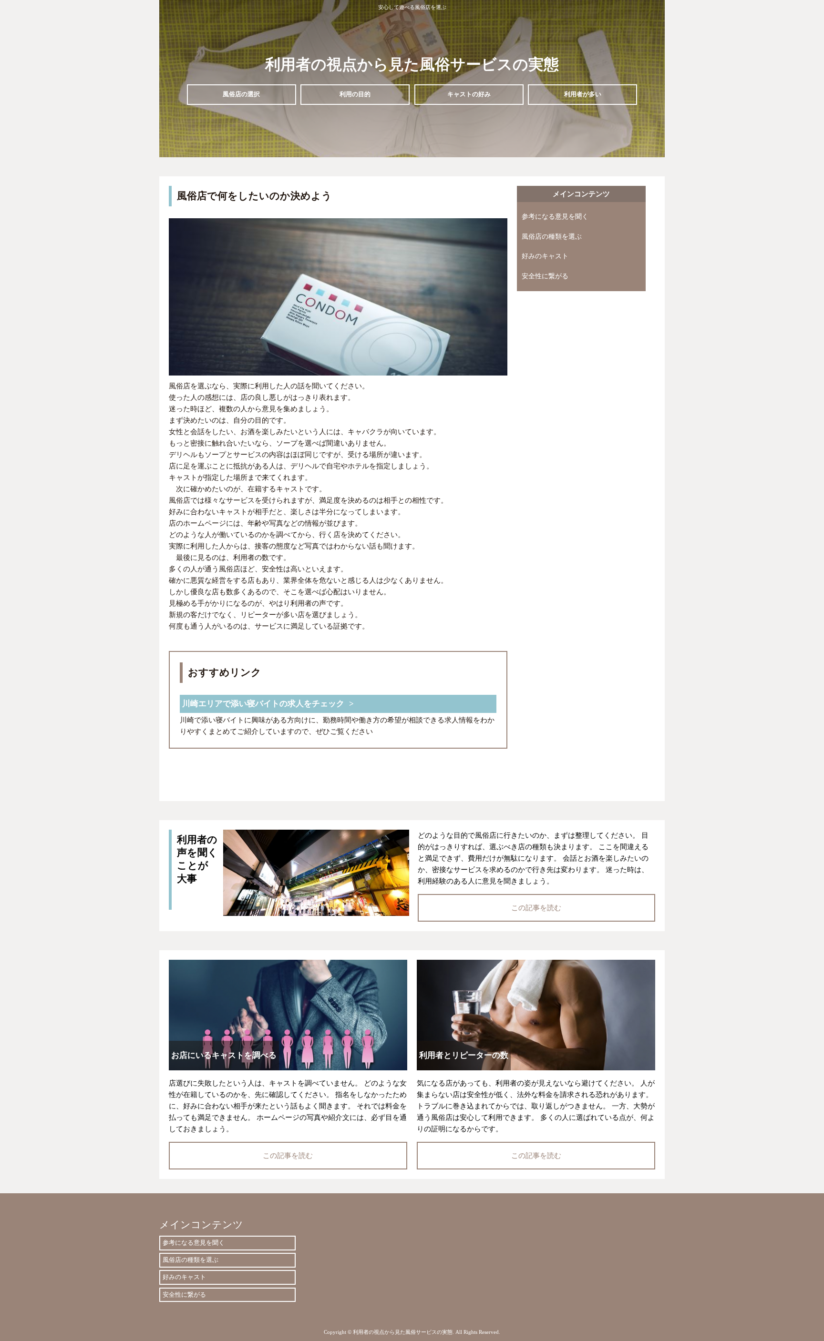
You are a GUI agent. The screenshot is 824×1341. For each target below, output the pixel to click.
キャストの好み (469, 94)
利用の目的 (355, 94)
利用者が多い (582, 94)
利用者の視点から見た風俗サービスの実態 (412, 64)
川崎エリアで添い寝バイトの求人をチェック (263, 703)
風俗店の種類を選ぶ (552, 236)
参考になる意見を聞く (555, 216)
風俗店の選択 (241, 94)
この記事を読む (536, 908)
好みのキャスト (545, 256)
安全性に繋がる (545, 276)
